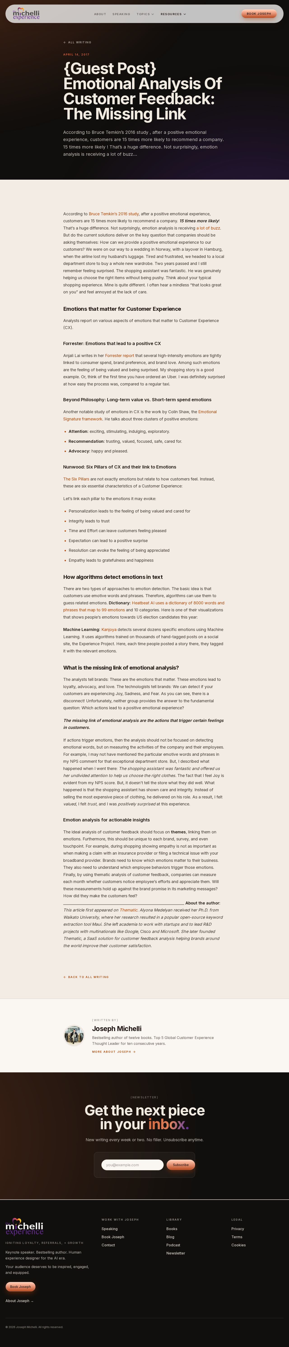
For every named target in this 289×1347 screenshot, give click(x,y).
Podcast (173, 1245)
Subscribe (181, 1165)
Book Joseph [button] (259, 13)
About (100, 14)
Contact (108, 1245)
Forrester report (119, 355)
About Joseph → (19, 1300)
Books (171, 1228)
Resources (171, 14)
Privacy (237, 1228)
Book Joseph (113, 1237)
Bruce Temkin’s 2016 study (114, 213)
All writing (79, 42)
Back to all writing (88, 977)
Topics (143, 14)
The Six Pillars (76, 479)
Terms (236, 1237)
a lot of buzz (208, 228)
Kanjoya (109, 629)
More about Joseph (111, 1051)
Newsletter (175, 1253)
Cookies (238, 1245)
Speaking (121, 14)
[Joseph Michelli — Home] (26, 13)
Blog (170, 1237)
